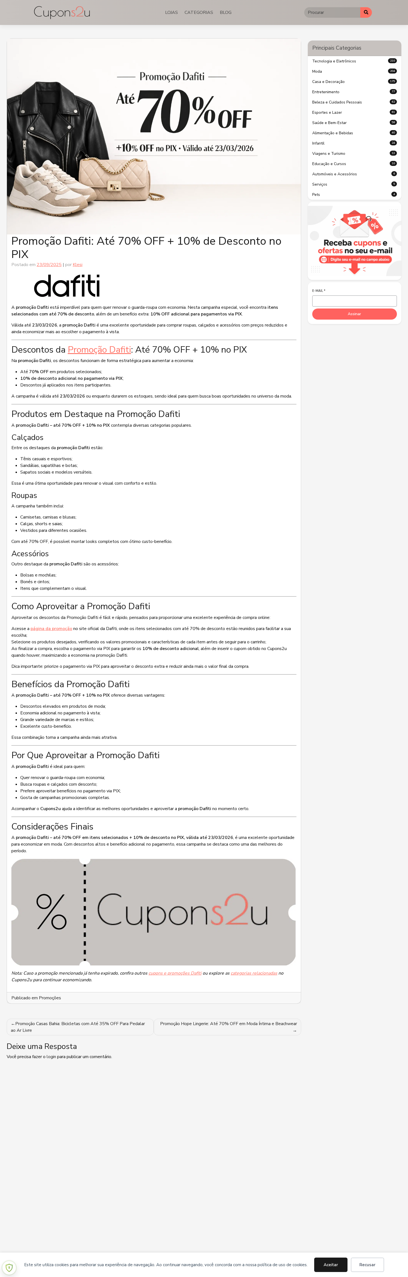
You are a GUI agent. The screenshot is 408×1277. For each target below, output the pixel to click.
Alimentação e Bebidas (353, 133)
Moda (353, 71)
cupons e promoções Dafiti (175, 973)
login (51, 1057)
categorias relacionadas (254, 973)
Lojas (171, 12)
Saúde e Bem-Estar (353, 122)
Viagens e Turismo (353, 153)
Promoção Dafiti (99, 350)
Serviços (353, 184)
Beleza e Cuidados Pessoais (353, 102)
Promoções (50, 998)
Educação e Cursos (353, 163)
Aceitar (331, 1265)
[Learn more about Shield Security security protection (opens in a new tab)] (9, 1268)
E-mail (318, 291)
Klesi (77, 265)
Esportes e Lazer (353, 112)
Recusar (367, 1265)
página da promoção (51, 629)
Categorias (199, 12)
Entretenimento (353, 92)
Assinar (354, 314)
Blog (225, 12)
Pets (353, 194)
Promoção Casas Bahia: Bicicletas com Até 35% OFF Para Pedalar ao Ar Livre (78, 1027)
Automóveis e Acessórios (353, 174)
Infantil (353, 143)
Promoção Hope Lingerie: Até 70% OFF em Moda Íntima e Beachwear (228, 1024)
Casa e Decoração (353, 81)
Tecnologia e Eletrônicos (353, 61)
